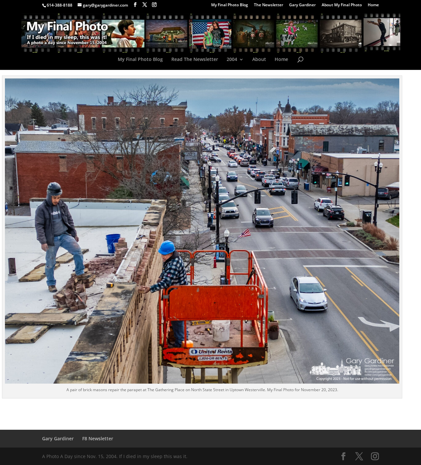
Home (373, 5)
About (259, 59)
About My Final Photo (342, 5)
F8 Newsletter (97, 438)
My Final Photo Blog (229, 5)
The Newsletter (268, 5)
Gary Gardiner (302, 5)
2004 (232, 59)
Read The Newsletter (194, 59)
